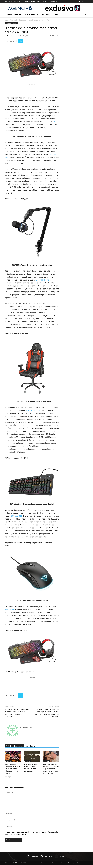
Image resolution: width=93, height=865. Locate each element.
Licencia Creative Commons (50, 863)
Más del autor (30, 746)
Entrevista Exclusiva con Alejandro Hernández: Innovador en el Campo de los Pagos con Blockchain (17, 713)
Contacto (45, 1)
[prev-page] (6, 777)
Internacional (29, 14)
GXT (7, 609)
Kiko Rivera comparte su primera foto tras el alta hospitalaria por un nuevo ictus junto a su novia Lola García (51, 768)
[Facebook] (79, 1)
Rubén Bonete (11, 36)
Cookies (63, 863)
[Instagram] (83, 1)
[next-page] (9, 777)
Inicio (38, 1)
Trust (55, 121)
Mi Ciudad (40, 14)
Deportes (56, 14)
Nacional (9, 14)
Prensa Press (53, 1)
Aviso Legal (71, 863)
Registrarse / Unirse (29, 1)
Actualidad (18, 14)
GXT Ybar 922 (16, 516)
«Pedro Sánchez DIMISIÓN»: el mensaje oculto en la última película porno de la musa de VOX (12, 768)
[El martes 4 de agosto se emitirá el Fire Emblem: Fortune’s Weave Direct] (32, 756)
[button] (85, 14)
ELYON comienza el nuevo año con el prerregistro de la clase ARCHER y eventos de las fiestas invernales (47, 713)
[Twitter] (86, 1)
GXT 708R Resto (42, 280)
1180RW (12, 609)
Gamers (48, 14)
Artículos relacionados (14, 746)
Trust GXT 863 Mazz (33, 410)
